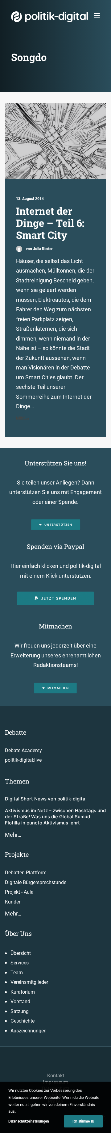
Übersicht (20, 953)
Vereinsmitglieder (29, 982)
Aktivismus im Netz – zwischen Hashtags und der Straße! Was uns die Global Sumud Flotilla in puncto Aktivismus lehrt (55, 817)
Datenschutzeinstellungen (28, 1121)
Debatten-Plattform (26, 873)
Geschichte (22, 1021)
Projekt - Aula (19, 892)
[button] (97, 15)
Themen (17, 781)
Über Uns (18, 933)
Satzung (19, 1011)
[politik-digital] (49, 16)
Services (19, 963)
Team (16, 972)
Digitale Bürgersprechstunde (35, 882)
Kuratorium (22, 992)
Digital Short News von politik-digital (46, 799)
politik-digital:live (23, 760)
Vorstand (20, 1001)
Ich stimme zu (83, 1121)
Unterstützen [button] (58, 525)
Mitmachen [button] (58, 688)
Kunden (13, 902)
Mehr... (22, 417)
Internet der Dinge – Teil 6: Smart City (50, 222)
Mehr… (13, 835)
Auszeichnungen (28, 1031)
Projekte (17, 854)
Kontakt (55, 1076)
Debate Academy (23, 750)
